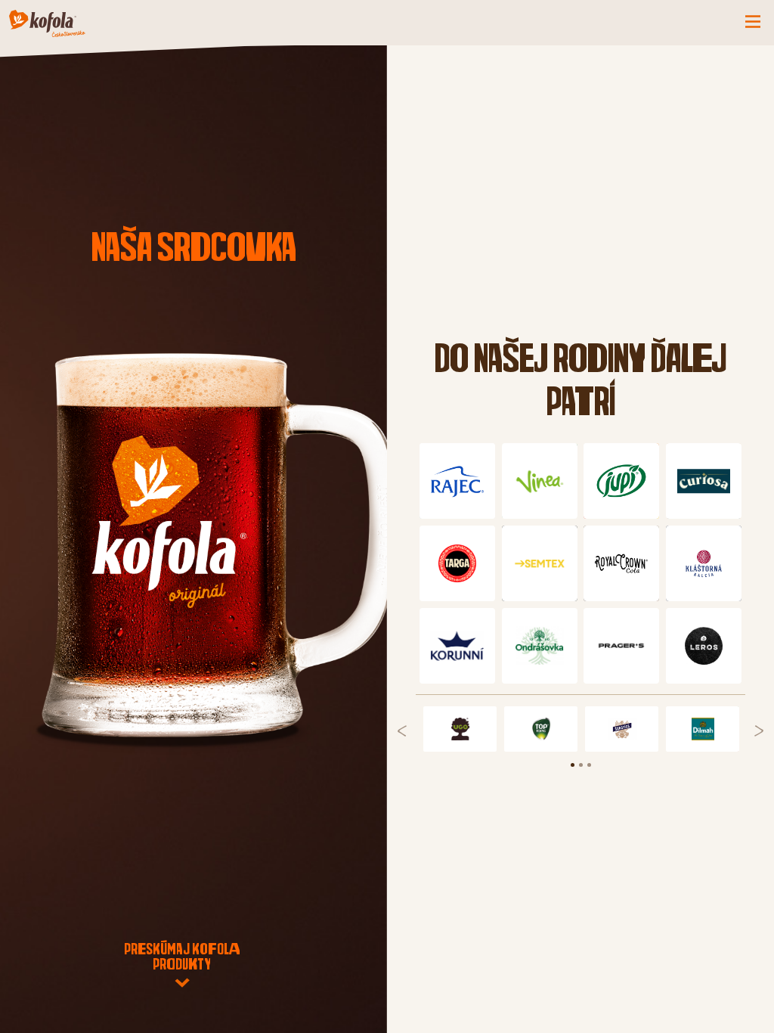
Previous (402, 731)
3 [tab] (596, 773)
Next (758, 731)
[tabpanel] (460, 729)
